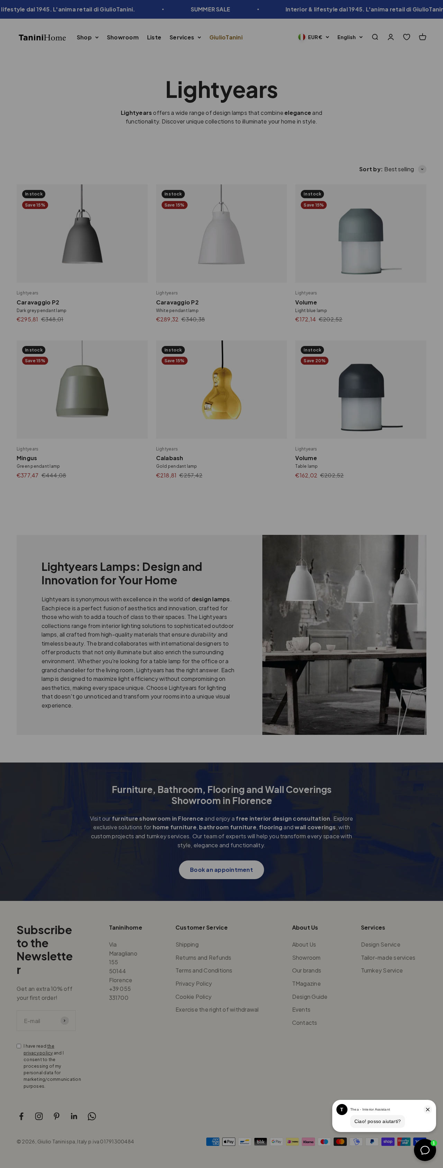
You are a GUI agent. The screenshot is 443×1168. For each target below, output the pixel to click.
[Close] (423, 892)
